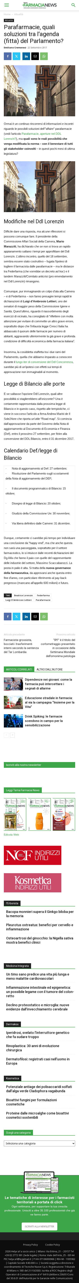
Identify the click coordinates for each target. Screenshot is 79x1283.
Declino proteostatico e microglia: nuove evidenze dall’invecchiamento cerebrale (37, 1007)
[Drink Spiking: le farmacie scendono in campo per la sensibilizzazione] (13, 720)
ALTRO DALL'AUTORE (50, 669)
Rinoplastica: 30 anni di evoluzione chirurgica (32, 1048)
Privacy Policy (30, 1244)
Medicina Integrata (17, 965)
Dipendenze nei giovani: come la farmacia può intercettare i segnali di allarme (48, 684)
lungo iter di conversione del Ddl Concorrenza (44, 362)
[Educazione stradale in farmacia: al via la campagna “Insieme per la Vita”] (13, 702)
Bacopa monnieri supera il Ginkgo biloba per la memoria (40, 914)
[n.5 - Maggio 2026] (64, 815)
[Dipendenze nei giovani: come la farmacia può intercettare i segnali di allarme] (13, 684)
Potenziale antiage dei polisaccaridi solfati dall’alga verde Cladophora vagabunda (39, 1089)
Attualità (18, 14)
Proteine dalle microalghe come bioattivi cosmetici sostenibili (37, 1115)
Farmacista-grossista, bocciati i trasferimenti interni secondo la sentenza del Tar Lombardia (21, 646)
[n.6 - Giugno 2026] (39, 815)
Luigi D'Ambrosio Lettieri (19, 600)
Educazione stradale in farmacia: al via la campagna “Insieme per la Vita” (49, 702)
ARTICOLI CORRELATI (19, 669)
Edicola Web (11, 834)
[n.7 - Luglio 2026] (15, 815)
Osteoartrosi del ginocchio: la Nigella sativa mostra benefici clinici (39, 940)
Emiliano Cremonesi (15, 47)
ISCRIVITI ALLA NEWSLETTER (39, 1226)
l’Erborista (12, 903)
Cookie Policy (52, 1244)
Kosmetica (12, 1078)
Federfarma (43, 595)
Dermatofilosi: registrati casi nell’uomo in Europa (38, 1061)
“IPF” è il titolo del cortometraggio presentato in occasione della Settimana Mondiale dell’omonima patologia (58, 648)
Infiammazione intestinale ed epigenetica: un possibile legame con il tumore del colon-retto (40, 991)
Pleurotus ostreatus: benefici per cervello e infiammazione (39, 927)
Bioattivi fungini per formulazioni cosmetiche (31, 1102)
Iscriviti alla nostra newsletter (23, 764)
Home (7, 14)
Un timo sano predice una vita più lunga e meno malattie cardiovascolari (37, 976)
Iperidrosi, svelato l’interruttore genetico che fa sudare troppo (37, 1035)
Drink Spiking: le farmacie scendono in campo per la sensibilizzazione (44, 720)
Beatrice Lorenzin (23, 595)
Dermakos (12, 1024)
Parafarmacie (43, 600)
